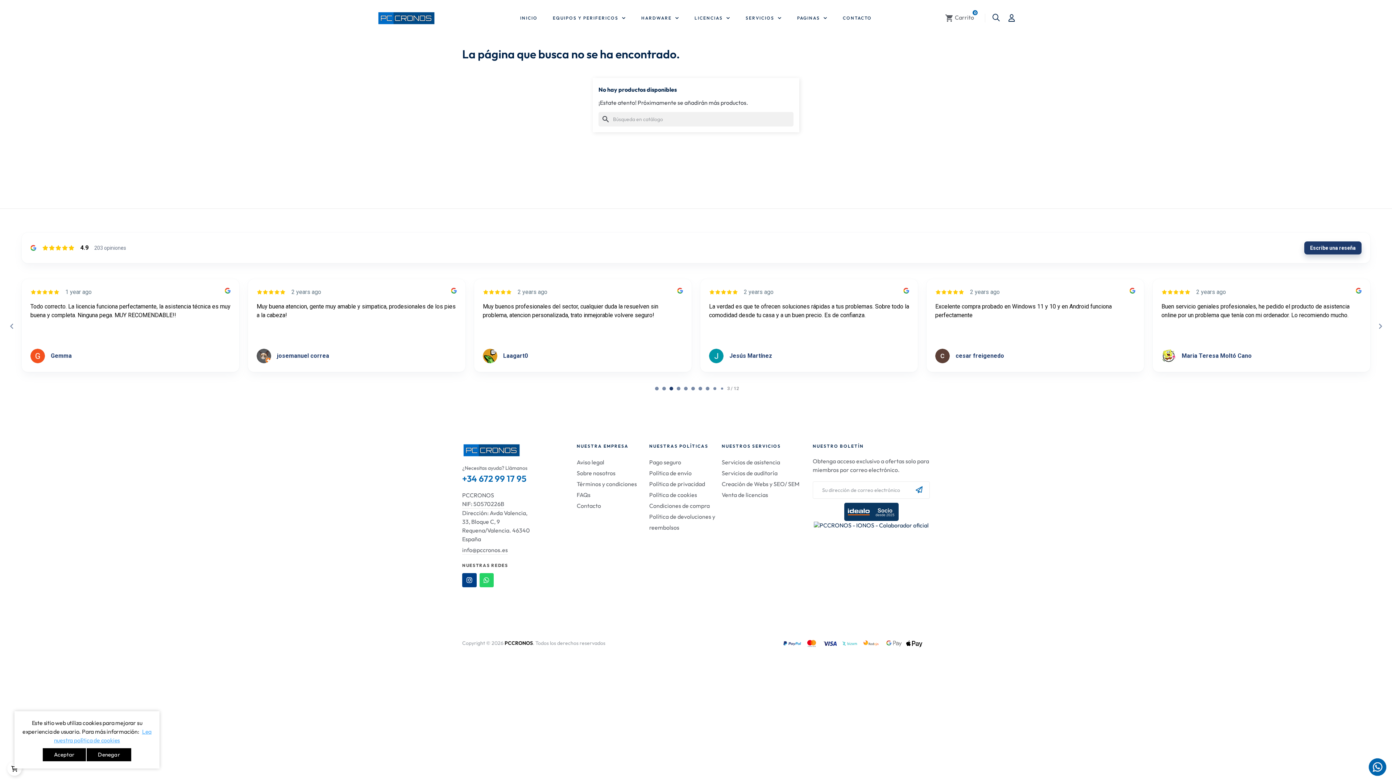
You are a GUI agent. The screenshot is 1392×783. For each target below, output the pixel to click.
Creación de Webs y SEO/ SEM (760, 484)
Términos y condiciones (607, 484)
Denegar (109, 754)
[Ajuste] (1011, 18)
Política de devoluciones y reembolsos (682, 522)
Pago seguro (665, 462)
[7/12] (707, 388)
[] (14, 768)
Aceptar (64, 754)
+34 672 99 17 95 (494, 478)
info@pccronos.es (485, 550)
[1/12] (664, 388)
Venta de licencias (745, 494)
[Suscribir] (919, 490)
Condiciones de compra (679, 505)
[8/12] (714, 388)
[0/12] (656, 388)
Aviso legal (590, 462)
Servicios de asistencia (751, 462)
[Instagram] (469, 580)
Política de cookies (673, 494)
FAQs (584, 494)
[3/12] (678, 388)
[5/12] (693, 388)
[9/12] (722, 388)
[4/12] (685, 388)
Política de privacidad (677, 484)
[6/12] (700, 388)
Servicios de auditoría (750, 473)
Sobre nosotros (596, 473)
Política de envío (670, 473)
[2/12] (671, 388)
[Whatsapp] (487, 580)
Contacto (589, 505)
